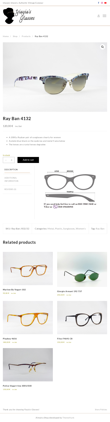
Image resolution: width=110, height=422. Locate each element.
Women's (81, 228)
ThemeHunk (68, 417)
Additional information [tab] (11, 179)
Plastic (58, 228)
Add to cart (28, 160)
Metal (51, 228)
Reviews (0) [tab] (10, 189)
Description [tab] (11, 170)
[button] (102, 46)
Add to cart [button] (10, 295)
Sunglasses (69, 228)
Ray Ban (100, 228)
